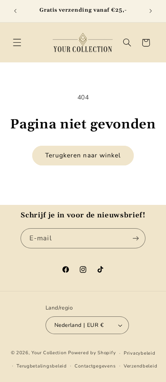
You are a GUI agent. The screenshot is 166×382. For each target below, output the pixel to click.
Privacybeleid (140, 353)
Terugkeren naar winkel (83, 155)
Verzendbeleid (141, 366)
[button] (17, 42)
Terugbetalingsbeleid (42, 366)
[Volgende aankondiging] (151, 11)
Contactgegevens (95, 366)
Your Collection (48, 353)
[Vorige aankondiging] (15, 11)
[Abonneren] (136, 238)
